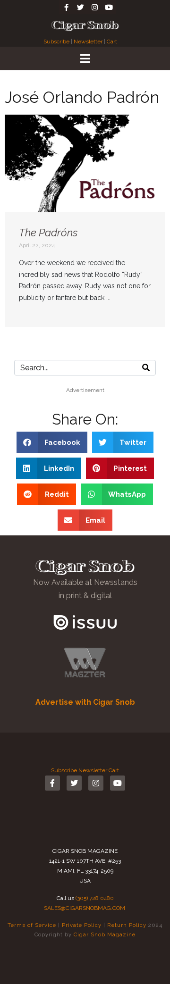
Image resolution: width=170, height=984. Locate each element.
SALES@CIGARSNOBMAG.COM (84, 908)
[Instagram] (94, 7)
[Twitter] (80, 7)
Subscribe (57, 41)
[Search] (145, 367)
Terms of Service (32, 925)
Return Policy (126, 925)
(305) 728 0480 (95, 898)
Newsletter (88, 41)
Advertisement (85, 390)
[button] (52, 442)
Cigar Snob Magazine (105, 934)
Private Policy (82, 925)
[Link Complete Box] (85, 221)
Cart (112, 41)
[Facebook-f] (66, 7)
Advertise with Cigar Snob (85, 702)
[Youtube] (109, 7)
